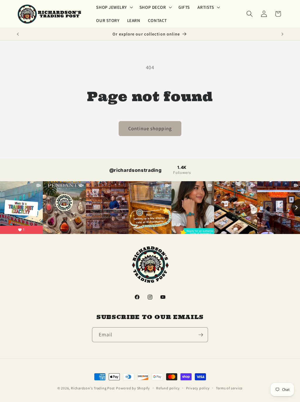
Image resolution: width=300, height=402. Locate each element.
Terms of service (229, 388)
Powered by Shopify (133, 388)
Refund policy (168, 388)
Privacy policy (198, 388)
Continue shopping (150, 128)
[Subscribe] (201, 334)
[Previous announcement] (17, 34)
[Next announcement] (282, 34)
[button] (113, 7)
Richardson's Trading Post (93, 388)
